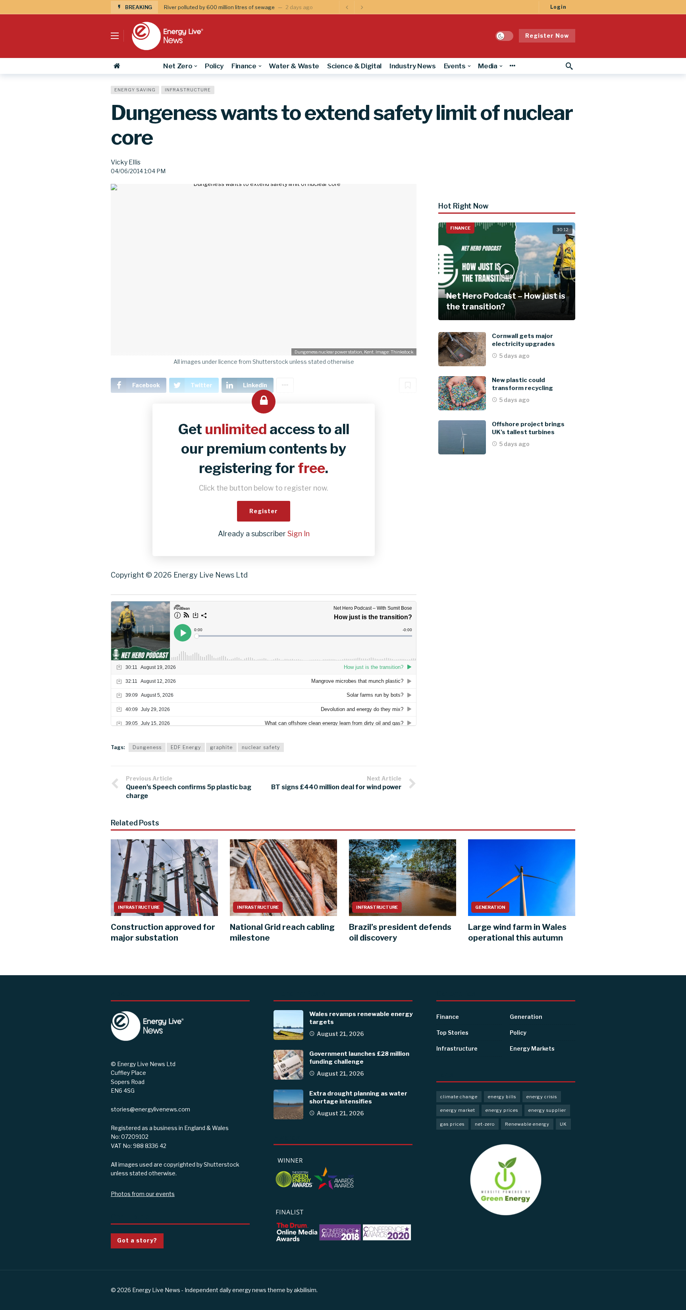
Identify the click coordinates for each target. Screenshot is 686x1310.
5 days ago (514, 355)
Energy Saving (135, 90)
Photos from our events (143, 1193)
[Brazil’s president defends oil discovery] (402, 877)
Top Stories (452, 1032)
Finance (460, 228)
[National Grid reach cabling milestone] (283, 877)
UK (563, 1124)
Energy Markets (532, 1048)
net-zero (485, 1124)
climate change (459, 1096)
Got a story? (137, 1240)
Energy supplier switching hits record (210, 7)
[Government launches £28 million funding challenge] (288, 1065)
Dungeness (147, 747)
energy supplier (547, 1110)
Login (558, 7)
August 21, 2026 (340, 1033)
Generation (490, 907)
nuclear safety (261, 747)
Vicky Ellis (126, 162)
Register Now (547, 35)
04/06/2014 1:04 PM (138, 171)
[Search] (569, 66)
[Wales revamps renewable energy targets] (288, 1025)
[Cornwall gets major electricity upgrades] (462, 349)
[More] (512, 66)
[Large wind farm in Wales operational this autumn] (521, 877)
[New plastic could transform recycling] (462, 393)
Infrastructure (188, 90)
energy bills (502, 1096)
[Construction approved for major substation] (164, 877)
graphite (221, 747)
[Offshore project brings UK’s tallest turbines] (462, 437)
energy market (457, 1110)
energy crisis (541, 1096)
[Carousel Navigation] (354, 7)
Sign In (298, 533)
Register (263, 511)
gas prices (452, 1124)
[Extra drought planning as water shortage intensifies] (288, 1104)
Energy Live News (156, 1290)
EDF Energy (186, 747)
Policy (518, 1032)
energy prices (502, 1110)
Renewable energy (527, 1124)
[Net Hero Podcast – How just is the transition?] (506, 271)
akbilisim (305, 1290)
